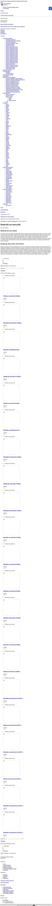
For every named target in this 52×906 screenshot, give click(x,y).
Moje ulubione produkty (8, 893)
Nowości (5, 874)
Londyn (7, 136)
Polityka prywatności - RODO (9, 868)
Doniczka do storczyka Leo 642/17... (13, 698)
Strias (7, 161)
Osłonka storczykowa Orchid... (11, 671)
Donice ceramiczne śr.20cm (12, 57)
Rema (7, 150)
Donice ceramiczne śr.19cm (12, 56)
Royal (7, 155)
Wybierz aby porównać (10, 275)
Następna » (5, 263)
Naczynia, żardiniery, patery (12, 43)
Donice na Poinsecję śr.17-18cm (13, 87)
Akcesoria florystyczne (8, 74)
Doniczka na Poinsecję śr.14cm (12, 83)
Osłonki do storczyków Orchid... (12, 376)
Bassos (7, 108)
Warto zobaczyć (6, 93)
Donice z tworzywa (7, 70)
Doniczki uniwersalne (10, 41)
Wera (7, 166)
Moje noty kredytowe (7, 888)
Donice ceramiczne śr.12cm (12, 48)
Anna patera (8, 205)
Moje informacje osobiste (8, 890)
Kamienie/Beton (6, 71)
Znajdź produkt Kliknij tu (13, 26)
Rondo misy (8, 200)
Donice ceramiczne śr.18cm (12, 55)
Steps (7, 160)
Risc (7, 151)
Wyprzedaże (6, 76)
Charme (7, 115)
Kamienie (8, 72)
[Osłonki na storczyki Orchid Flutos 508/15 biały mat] (11, 400)
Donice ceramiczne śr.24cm (12, 62)
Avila (7, 104)
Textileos (8, 163)
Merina (7, 179)
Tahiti (7, 162)
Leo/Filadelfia (9, 178)
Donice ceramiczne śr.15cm (12, 51)
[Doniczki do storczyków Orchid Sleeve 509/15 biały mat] (11, 507)
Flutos (7, 128)
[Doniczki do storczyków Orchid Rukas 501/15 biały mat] (11, 320)
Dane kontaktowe (4, 209)
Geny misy (8, 195)
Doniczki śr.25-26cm (10, 63)
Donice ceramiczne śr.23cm (12, 61)
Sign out (2, 895)
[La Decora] (14, 1)
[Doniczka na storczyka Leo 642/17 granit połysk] (11, 829)
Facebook (4, 4)
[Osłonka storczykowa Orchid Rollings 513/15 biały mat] (11, 668)
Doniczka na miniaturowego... (11, 349)
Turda (7, 165)
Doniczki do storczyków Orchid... (12, 322)
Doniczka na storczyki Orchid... (12, 564)
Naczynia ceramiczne (7, 189)
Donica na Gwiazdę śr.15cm (12, 84)
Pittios (7, 149)
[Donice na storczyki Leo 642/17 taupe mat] (11, 776)
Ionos (7, 132)
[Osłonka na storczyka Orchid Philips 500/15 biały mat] (11, 293)
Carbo (7, 113)
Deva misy (8, 194)
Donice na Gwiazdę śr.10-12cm (13, 80)
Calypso (7, 112)
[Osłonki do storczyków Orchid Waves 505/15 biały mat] (11, 481)
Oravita (7, 143)
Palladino (8, 147)
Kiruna (7, 133)
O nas (2, 207)
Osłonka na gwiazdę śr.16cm (12, 85)
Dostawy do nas (9, 95)
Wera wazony (9, 202)
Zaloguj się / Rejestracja (6, 3)
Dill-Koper (8, 126)
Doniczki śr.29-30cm (10, 67)
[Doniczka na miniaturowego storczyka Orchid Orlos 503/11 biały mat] (11, 347)
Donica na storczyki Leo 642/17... (12, 725)
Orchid (7, 182)
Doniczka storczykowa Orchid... (12, 618)
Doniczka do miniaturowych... (11, 430)
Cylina (7, 121)
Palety (10, 99)
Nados (7, 139)
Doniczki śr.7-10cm (10, 45)
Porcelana (3, 32)
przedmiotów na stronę (8, 265)
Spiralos (7, 157)
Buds (7, 111)
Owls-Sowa (8, 145)
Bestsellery (5, 875)
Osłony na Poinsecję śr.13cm (12, 82)
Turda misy (8, 201)
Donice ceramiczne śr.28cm (12, 66)
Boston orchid (9, 173)
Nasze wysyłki (9, 96)
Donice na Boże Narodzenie (9, 77)
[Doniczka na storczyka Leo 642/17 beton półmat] (11, 803)
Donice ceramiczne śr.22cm (12, 60)
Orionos (7, 144)
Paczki (10, 98)
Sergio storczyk (9, 185)
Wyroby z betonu (9, 73)
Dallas (7, 122)
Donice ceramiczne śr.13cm (12, 49)
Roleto (7, 152)
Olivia (7, 140)
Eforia (7, 127)
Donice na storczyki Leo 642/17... (12, 778)
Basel (7, 107)
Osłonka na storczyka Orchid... (12, 296)
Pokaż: (2, 273)
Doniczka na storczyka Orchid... (12, 537)
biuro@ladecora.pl (10, 902)
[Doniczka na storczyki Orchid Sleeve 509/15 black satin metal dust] (11, 642)
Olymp (7, 141)
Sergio (7, 156)
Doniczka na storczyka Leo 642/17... (13, 752)
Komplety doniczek (10, 44)
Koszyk (2, 10)
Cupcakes (8, 118)
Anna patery (8, 190)
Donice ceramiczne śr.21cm (12, 59)
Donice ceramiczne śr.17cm (12, 54)
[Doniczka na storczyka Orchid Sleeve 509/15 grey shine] (11, 534)
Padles (7, 146)
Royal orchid (9, 183)
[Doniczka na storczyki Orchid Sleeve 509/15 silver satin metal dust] (11, 561)
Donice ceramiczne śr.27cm (12, 65)
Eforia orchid (9, 177)
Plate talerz (8, 199)
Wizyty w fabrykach (10, 94)
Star (7, 158)
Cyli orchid (8, 175)
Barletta (7, 105)
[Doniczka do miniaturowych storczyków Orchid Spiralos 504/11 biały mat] (11, 427)
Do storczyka (3, 33)
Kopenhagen (8, 134)
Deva (7, 124)
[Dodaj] (3, 299)
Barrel (7, 106)
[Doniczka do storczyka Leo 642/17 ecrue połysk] (11, 695)
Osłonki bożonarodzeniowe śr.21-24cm (14, 89)
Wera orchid (8, 188)
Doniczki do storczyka (8, 167)
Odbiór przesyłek (12, 100)
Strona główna (4, 221)
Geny (7, 129)
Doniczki (2, 30)
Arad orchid (8, 168)
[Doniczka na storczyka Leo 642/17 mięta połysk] (11, 749)
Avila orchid (8, 171)
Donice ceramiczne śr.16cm (12, 52)
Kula (7, 135)
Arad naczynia (9, 191)
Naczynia (3, 31)
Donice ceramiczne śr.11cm (12, 46)
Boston (7, 110)
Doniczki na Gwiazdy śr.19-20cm (13, 88)
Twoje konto (6, 8)
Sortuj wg (3, 268)
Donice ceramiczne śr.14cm (12, 50)
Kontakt (5, 877)
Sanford (7, 184)
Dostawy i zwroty (7, 866)
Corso (7, 117)
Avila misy (8, 193)
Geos (7, 130)
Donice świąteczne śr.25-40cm (12, 90)
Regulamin (3, 212)
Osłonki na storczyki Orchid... (11, 403)
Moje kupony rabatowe (8, 892)
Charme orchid (9, 174)
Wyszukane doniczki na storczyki (13, 40)
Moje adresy (6, 889)
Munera (7, 138)
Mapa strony (6, 878)
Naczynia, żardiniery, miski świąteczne (14, 78)
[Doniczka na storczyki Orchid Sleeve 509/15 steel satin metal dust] (11, 588)
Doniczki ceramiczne (7, 38)
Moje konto (3, 884)
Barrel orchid (9, 172)
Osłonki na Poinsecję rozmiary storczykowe (15, 79)
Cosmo (7, 116)
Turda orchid (8, 186)
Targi (7, 101)
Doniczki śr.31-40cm (10, 68)
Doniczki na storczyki (10, 39)
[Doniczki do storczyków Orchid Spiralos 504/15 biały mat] (11, 454)
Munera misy (9, 196)
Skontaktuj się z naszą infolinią (7, 216)
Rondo (7, 154)
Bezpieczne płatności (7, 867)
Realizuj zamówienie (8, 15)
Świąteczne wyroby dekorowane (13, 91)
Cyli (7, 119)
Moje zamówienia (7, 887)
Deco (7, 123)
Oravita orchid (9, 180)
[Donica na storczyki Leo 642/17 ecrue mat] (11, 722)
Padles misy (8, 197)
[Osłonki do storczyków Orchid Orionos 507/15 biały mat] (11, 373)
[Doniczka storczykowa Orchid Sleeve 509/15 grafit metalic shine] (11, 615)
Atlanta (7, 169)
